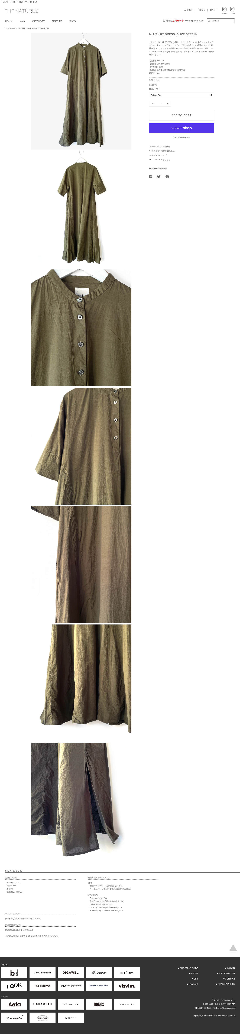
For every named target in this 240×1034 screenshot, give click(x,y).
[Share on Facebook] (152, 176)
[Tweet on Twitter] (160, 176)
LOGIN (201, 10)
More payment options (182, 137)
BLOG (72, 21)
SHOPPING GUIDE (189, 968)
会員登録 (231, 968)
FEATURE (57, 21)
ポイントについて (159, 155)
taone (22, 21)
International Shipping (161, 146)
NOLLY (8, 21)
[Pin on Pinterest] (168, 176)
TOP (7, 28)
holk (13, 28)
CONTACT (230, 979)
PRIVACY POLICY (226, 984)
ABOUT (188, 10)
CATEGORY (38, 21)
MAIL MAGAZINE (227, 973)
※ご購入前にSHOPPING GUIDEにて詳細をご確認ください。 (32, 936)
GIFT (196, 979)
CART (213, 10)
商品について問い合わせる (163, 151)
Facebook (193, 984)
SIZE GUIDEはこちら (161, 160)
